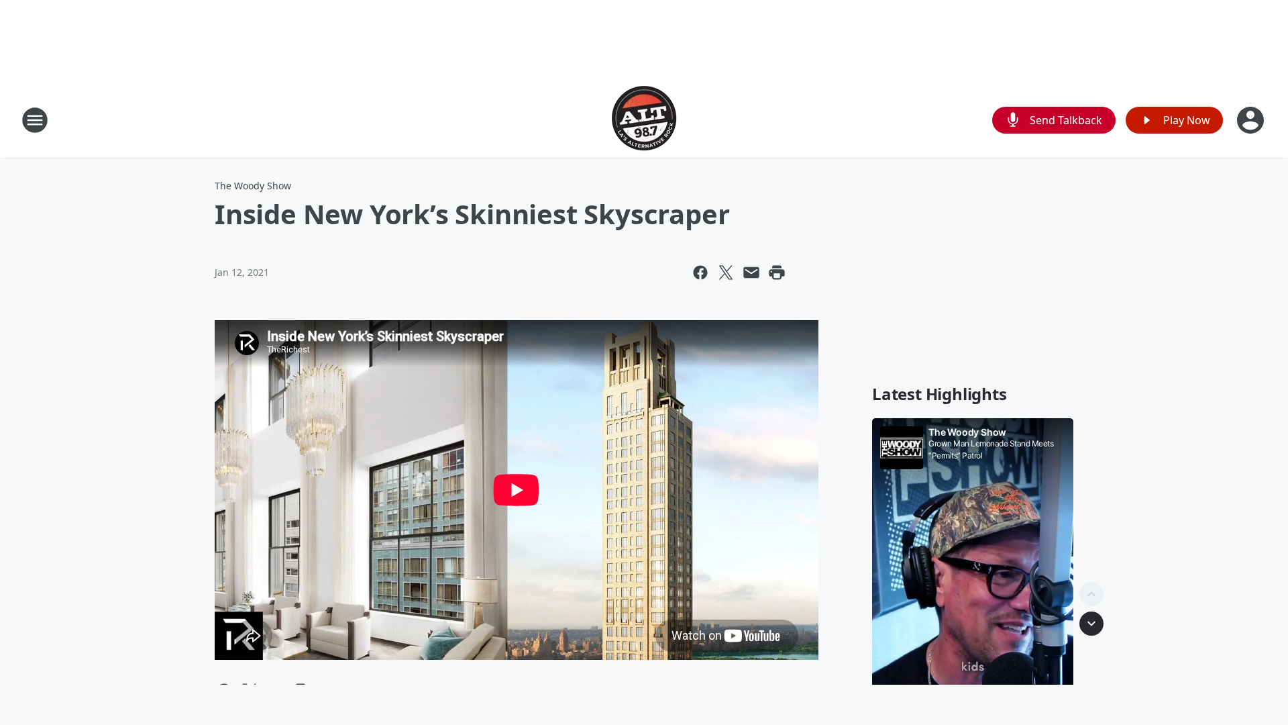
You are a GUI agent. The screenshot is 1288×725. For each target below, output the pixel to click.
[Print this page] (776, 272)
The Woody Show (253, 185)
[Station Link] (644, 120)
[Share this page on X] (725, 272)
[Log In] (1252, 120)
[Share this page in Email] (751, 272)
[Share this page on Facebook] (700, 272)
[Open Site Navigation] (34, 120)
